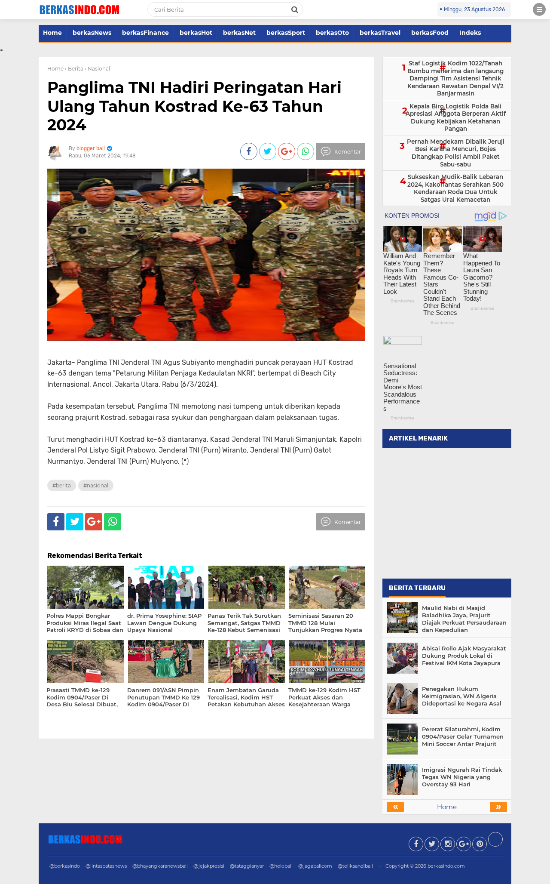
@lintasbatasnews (106, 866)
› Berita (74, 68)
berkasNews (92, 33)
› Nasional (97, 68)
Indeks (470, 33)
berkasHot (196, 33)
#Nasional (95, 485)
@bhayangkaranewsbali (160, 866)
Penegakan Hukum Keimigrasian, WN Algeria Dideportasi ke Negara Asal (461, 696)
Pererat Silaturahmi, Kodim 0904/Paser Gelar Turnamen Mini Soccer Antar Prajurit (463, 736)
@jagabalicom (315, 866)
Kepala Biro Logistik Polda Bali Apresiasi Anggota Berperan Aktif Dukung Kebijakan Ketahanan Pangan (456, 117)
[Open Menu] (539, 9)
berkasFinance (145, 33)
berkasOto (332, 33)
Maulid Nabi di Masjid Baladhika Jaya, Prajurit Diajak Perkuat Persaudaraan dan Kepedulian (464, 618)
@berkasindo (64, 866)
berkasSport (285, 33)
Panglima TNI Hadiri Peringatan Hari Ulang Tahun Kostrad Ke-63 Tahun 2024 (194, 106)
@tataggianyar (247, 866)
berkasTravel (380, 33)
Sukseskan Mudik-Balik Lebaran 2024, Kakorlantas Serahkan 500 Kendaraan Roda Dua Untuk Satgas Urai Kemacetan (455, 188)
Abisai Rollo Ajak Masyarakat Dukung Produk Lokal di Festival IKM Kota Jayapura (464, 655)
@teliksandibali (355, 866)
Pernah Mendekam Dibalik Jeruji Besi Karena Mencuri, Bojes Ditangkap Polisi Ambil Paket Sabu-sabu (455, 153)
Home (52, 33)
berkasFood (430, 33)
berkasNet (239, 33)
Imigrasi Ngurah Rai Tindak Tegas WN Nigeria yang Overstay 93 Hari (462, 777)
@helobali (281, 866)
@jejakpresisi (208, 866)
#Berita (61, 485)
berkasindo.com (446, 866)
